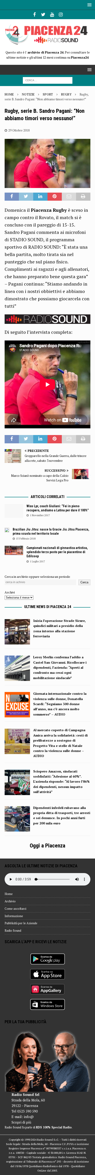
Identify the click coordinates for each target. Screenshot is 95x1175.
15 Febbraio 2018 (26, 538)
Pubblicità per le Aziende (21, 923)
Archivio (10, 901)
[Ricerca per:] (47, 80)
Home (9, 894)
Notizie (28, 94)
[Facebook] (34, 14)
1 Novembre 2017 (40, 515)
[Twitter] (43, 14)
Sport (48, 94)
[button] (88, 4)
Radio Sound (13, 930)
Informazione (14, 916)
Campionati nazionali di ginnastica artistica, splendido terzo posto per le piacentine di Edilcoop (57, 552)
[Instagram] (61, 14)
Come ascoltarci (15, 909)
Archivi (10, 592)
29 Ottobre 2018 (19, 130)
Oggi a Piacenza (47, 845)
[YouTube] (52, 14)
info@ (29, 1116)
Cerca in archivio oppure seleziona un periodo (37, 576)
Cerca (84, 582)
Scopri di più (21, 1122)
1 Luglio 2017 (37, 561)
